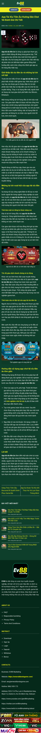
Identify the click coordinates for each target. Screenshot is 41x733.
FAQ (5, 612)
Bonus (6, 657)
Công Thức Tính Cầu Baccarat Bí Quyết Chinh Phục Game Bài (11, 490)
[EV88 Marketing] (20, 3)
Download (7, 638)
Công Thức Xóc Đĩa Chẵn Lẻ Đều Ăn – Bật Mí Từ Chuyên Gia (23, 528)
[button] (3, 3)
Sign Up (7, 642)
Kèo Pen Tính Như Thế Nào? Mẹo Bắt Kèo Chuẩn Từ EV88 (23, 511)
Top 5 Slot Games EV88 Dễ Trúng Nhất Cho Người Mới (22, 546)
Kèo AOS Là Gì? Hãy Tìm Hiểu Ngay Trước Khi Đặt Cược (23, 520)
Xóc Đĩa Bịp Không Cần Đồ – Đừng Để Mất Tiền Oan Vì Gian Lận (22, 537)
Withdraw (7, 653)
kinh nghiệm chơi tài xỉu (15, 401)
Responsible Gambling (12, 616)
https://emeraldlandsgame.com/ (20, 677)
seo (23, 25)
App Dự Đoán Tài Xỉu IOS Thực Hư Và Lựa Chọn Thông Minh (30, 490)
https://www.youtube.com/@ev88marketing (18, 699)
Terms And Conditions (12, 623)
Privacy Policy (9, 620)
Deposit (6, 649)
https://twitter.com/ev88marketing (14, 704)
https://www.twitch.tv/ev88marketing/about (18, 708)
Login (6, 646)
